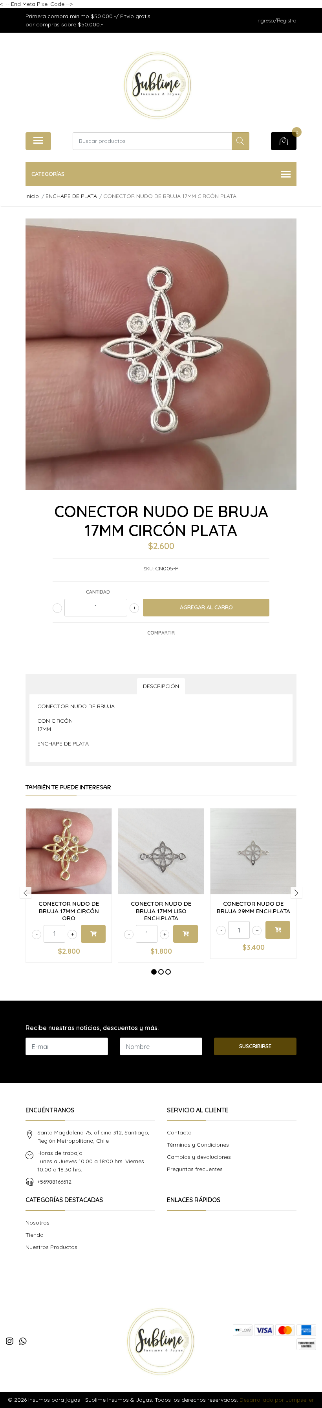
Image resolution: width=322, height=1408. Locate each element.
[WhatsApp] (23, 1341)
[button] (153, 972)
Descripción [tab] (161, 686)
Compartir (161, 633)
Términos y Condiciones (198, 1144)
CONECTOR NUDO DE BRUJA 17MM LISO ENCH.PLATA (161, 910)
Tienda (35, 1234)
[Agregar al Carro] (93, 934)
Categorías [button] (47, 174)
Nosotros (37, 1222)
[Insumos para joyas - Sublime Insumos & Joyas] (158, 85)
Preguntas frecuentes (195, 1169)
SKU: (148, 569)
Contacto (179, 1132)
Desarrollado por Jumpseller (276, 1399)
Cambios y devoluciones (199, 1156)
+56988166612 (54, 1181)
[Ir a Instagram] (9, 1341)
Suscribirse (255, 1046)
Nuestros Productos (51, 1247)
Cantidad (98, 592)
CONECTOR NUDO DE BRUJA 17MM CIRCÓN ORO (68, 910)
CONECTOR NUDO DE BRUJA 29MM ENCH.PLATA (253, 907)
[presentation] (25, 893)
